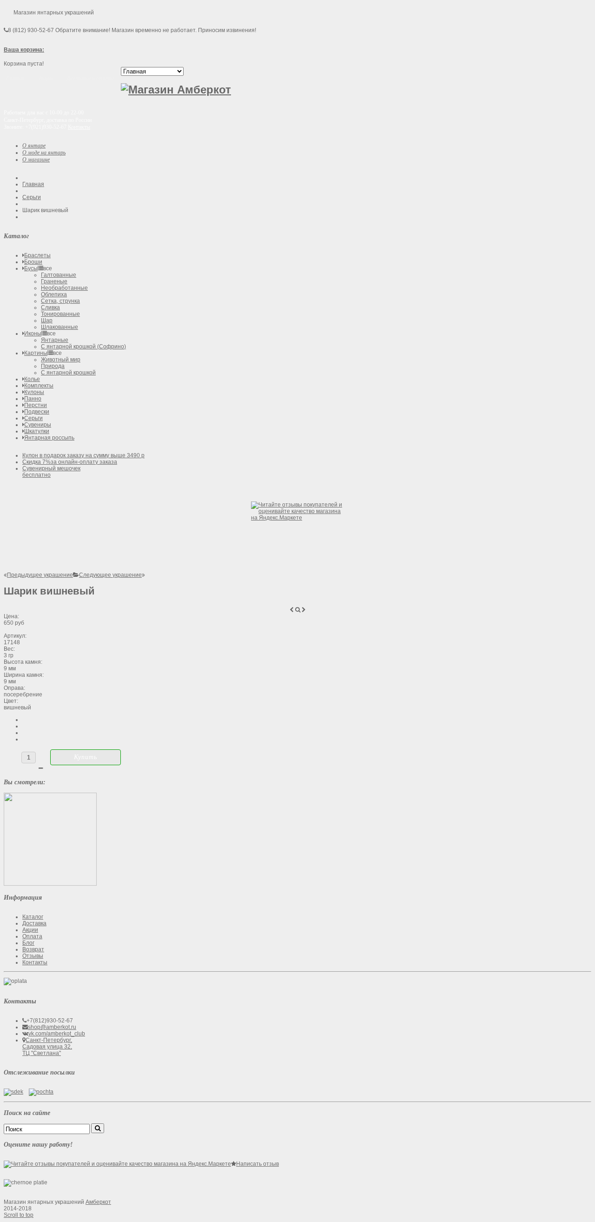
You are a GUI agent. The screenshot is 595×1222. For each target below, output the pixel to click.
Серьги (31, 197)
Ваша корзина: (24, 50)
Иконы (32, 333)
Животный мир (60, 359)
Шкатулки (36, 431)
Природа (53, 366)
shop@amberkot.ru (52, 1027)
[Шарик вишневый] (50, 884)
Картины (35, 353)
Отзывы (32, 956)
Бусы (31, 268)
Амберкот (98, 1202)
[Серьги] (76, 575)
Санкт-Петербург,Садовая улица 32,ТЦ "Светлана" (47, 1046)
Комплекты (38, 385)
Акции (30, 930)
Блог (28, 943)
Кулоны (34, 392)
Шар (47, 320)
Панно (32, 398)
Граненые (54, 281)
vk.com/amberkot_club (56, 1033)
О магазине (36, 159)
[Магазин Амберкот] (176, 89)
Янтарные (54, 340)
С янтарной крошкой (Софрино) (83, 346)
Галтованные (58, 275)
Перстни (35, 405)
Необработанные (64, 288)
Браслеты (37, 255)
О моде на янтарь (44, 152)
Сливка (50, 307)
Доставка (34, 923)
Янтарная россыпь (49, 437)
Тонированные (60, 314)
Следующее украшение (110, 575)
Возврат (33, 949)
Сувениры (37, 424)
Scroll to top (18, 1215)
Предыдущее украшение (40, 575)
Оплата (32, 936)
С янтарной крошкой (68, 372)
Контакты (79, 127)
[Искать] (97, 1128)
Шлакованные (59, 327)
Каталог (32, 917)
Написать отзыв (257, 1164)
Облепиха (54, 294)
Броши (33, 262)
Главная (33, 184)
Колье (32, 379)
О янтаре (34, 145)
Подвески (36, 411)
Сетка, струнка (60, 301)
